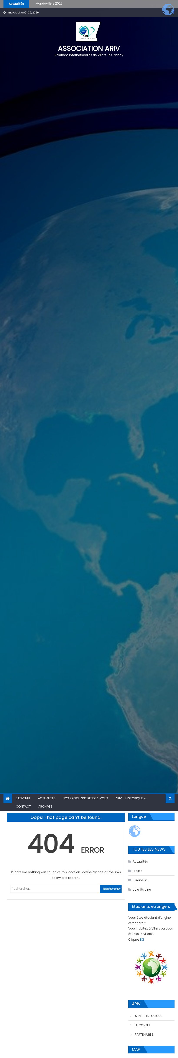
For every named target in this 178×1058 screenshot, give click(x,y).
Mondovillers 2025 (49, 2)
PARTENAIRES (144, 1034)
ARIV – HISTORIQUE (129, 798)
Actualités (140, 861)
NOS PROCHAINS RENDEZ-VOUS (85, 798)
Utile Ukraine (142, 889)
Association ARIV (89, 48)
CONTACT (23, 806)
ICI (142, 939)
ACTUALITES (46, 798)
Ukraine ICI (140, 880)
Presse (137, 871)
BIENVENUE (23, 798)
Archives (45, 806)
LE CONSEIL (143, 1025)
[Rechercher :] (55, 888)
